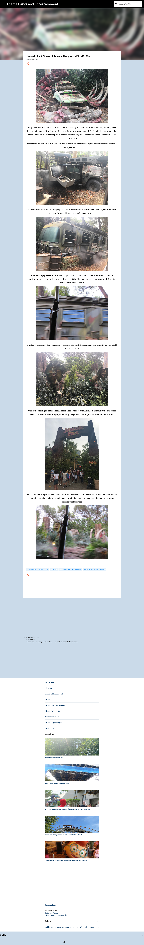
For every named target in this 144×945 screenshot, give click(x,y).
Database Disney (51, 913)
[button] (27, 63)
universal (54, 569)
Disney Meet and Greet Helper (57, 915)
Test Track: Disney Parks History (57, 783)
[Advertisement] (72, 617)
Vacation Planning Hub (54, 694)
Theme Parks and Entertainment (32, 4)
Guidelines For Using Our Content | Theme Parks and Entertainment (52, 642)
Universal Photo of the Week (70, 569)
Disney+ (48, 700)
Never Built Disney (52, 717)
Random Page (50, 905)
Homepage (49, 682)
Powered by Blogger (73, 942)
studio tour (43, 569)
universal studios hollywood (94, 569)
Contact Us (30, 640)
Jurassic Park (32, 569)
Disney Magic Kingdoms (54, 723)
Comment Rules (32, 637)
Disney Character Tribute (55, 705)
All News (48, 688)
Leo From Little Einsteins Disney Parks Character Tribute (66, 860)
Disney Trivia (50, 728)
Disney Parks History (53, 711)
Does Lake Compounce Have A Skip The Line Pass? (63, 835)
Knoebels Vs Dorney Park (54, 758)
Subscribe (66, 4)
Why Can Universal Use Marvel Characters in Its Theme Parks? (67, 809)
